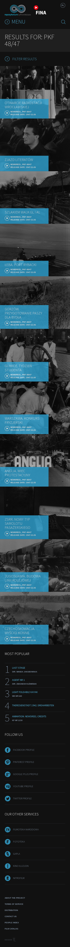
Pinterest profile (23, 762)
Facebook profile (24, 749)
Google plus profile (25, 774)
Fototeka (19, 841)
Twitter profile (22, 798)
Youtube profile (23, 786)
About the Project (15, 898)
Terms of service (14, 904)
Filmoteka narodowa (26, 829)
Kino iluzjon (21, 866)
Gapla (16, 853)
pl (63, 5)
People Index (12, 923)
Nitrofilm (18, 878)
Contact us (11, 916)
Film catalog (11, 929)
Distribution (11, 910)
